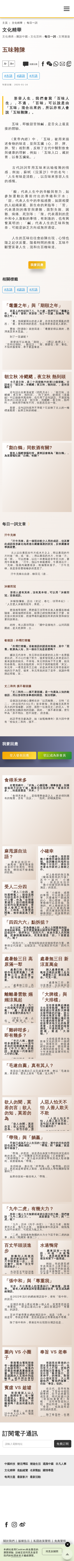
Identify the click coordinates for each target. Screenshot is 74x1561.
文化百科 (36, 36)
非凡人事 (61, 1463)
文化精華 (17, 23)
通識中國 (48, 1463)
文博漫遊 (64, 36)
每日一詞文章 (14, 524)
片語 (34, 76)
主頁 (5, 23)
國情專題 (48, 1470)
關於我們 (9, 1540)
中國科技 (9, 1463)
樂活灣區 (22, 1463)
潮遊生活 (35, 1463)
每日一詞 (32, 23)
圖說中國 (22, 36)
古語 (9, 76)
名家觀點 (35, 1470)
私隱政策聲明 (42, 1540)
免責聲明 (60, 1540)
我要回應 (37, 265)
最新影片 (22, 1476)
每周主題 (9, 1476)
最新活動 (35, 1476)
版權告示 (24, 1540)
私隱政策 (16, 1555)
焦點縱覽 (22, 1470)
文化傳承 (8, 36)
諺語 (22, 76)
